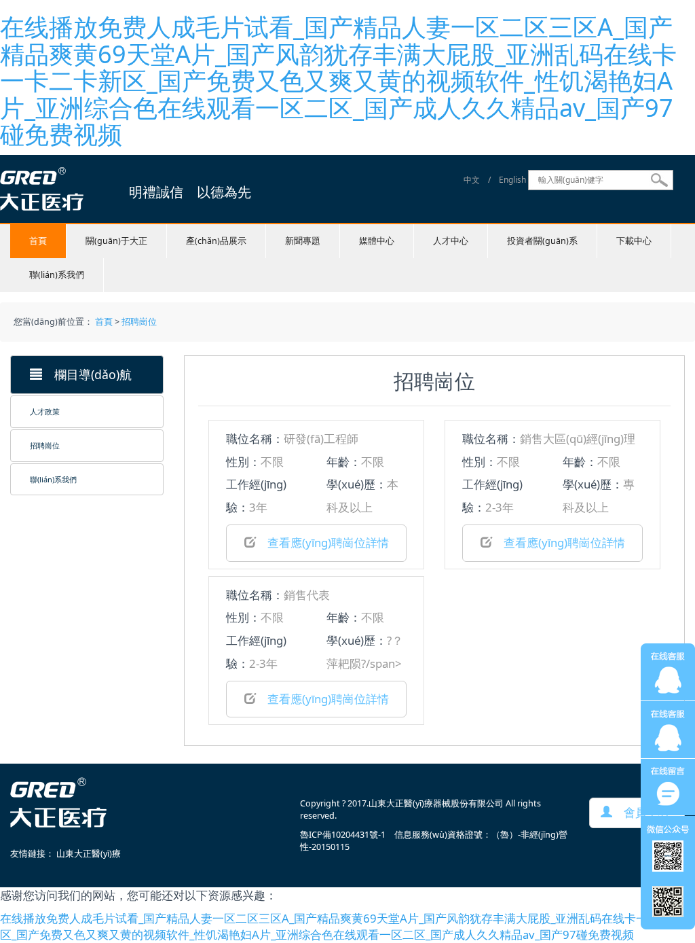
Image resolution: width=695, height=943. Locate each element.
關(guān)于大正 (116, 241)
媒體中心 (376, 241)
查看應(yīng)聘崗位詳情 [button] (322, 542)
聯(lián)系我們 (56, 275)
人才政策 (45, 411)
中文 (472, 179)
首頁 (38, 241)
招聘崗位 (139, 321)
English (512, 179)
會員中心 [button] (641, 812)
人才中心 (450, 241)
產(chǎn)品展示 (216, 241)
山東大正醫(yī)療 (88, 853)
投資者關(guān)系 (542, 241)
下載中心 (634, 241)
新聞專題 (302, 241)
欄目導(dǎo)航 (87, 374)
